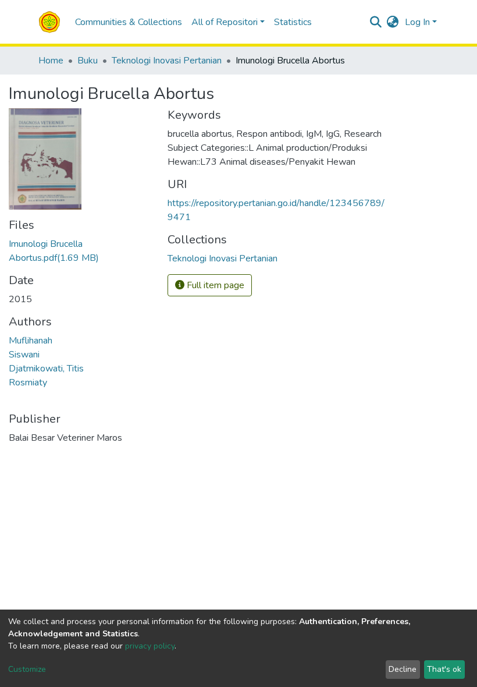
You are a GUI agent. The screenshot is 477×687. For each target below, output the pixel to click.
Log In (417, 22)
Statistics (293, 22)
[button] (393, 22)
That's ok (444, 669)
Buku (87, 60)
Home (50, 60)
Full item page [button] (214, 285)
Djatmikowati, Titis (46, 368)
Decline (403, 669)
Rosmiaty (28, 382)
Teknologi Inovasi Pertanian (167, 60)
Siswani (24, 354)
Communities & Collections (128, 22)
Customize (27, 669)
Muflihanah (30, 340)
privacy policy (150, 645)
